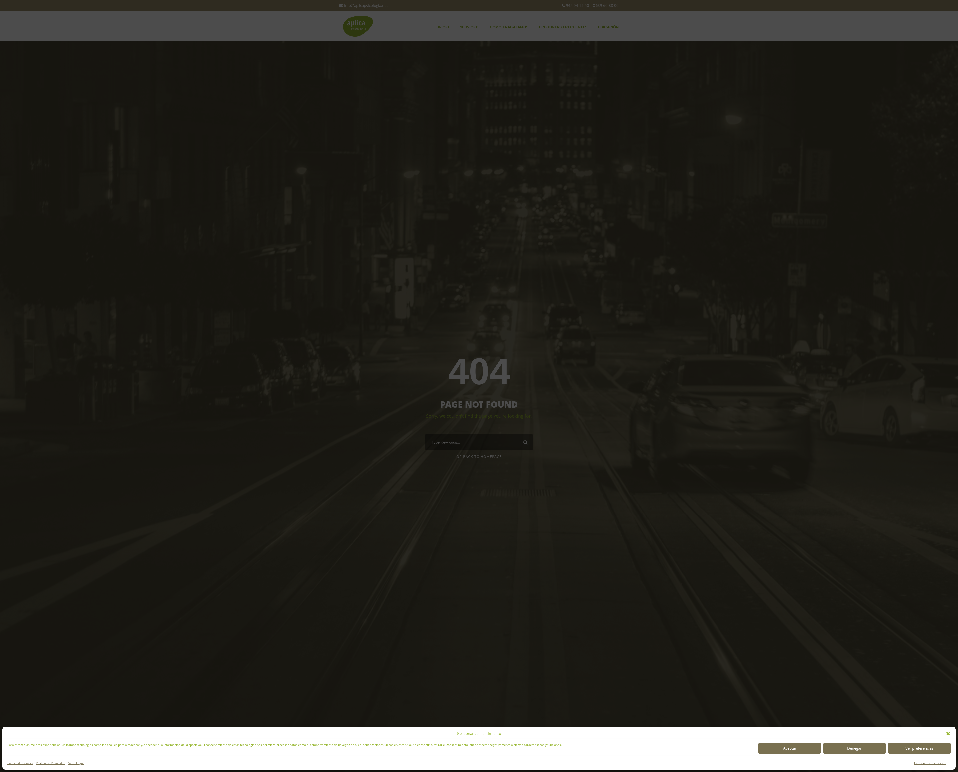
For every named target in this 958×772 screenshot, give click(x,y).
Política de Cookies (20, 763)
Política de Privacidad (50, 763)
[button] (948, 733)
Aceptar (789, 748)
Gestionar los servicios (930, 763)
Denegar (854, 748)
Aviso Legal (76, 763)
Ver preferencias (919, 748)
